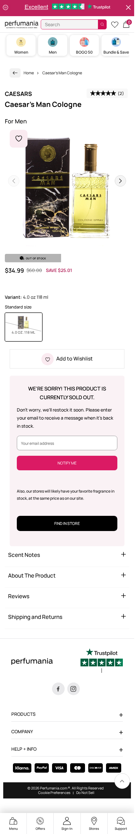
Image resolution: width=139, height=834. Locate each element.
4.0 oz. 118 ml (27, 332)
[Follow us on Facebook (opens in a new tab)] (58, 689)
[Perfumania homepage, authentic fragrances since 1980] (21, 24)
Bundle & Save (116, 52)
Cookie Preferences (54, 793)
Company (22, 731)
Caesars (18, 94)
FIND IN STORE (67, 523)
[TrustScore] (101, 660)
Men (53, 52)
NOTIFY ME (67, 463)
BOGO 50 (84, 52)
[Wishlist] (114, 24)
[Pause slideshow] (5, 8)
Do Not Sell (85, 793)
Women (21, 52)
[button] (126, 24)
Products (23, 714)
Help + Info (24, 749)
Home (29, 73)
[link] (15, 73)
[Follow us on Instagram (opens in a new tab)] (73, 689)
